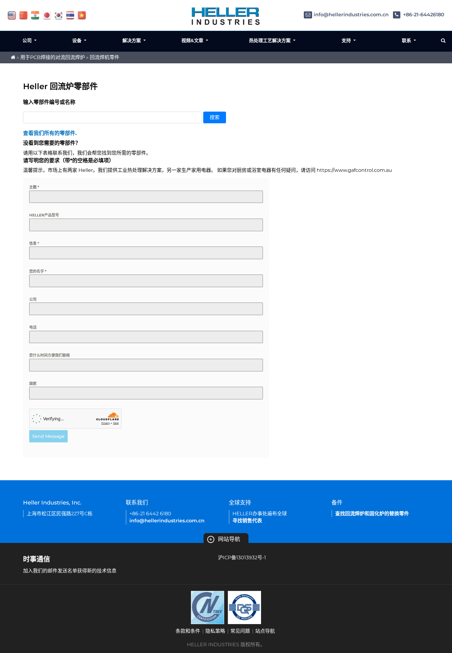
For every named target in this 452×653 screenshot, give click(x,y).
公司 (33, 299)
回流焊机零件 (104, 57)
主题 (34, 187)
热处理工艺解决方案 (270, 40)
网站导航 (224, 539)
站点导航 (265, 631)
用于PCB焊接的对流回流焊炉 (52, 57)
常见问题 (240, 631)
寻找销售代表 (247, 521)
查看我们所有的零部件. (50, 133)
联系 (407, 40)
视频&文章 (192, 40)
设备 (77, 40)
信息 (34, 243)
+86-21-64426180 (423, 15)
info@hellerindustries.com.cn (351, 15)
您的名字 (37, 271)
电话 (33, 327)
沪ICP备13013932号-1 (242, 557)
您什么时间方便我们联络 (49, 355)
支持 (347, 40)
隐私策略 (215, 631)
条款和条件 (188, 631)
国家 (33, 383)
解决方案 (132, 40)
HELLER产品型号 (44, 215)
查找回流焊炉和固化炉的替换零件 (372, 513)
